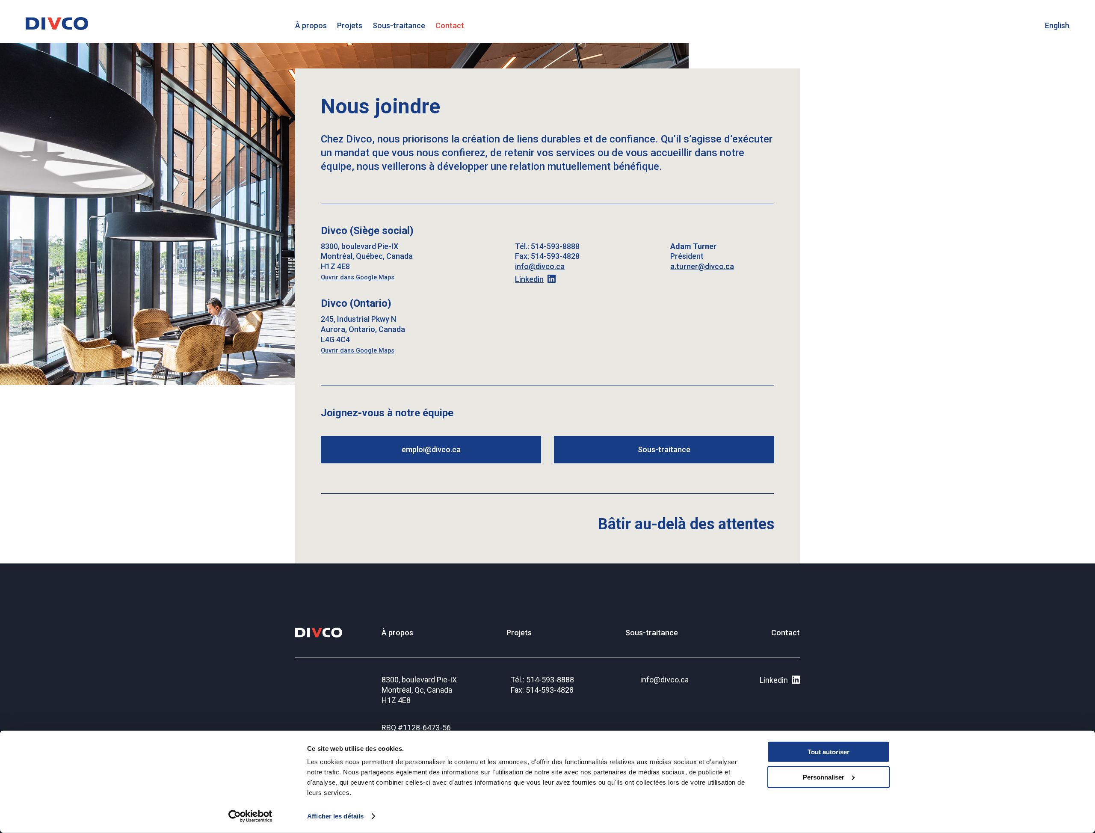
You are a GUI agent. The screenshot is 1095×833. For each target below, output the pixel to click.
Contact (449, 25)
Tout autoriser (828, 752)
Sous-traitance (399, 25)
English (1057, 25)
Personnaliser (823, 777)
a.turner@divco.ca (702, 266)
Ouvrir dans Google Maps (357, 277)
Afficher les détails (335, 816)
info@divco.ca (540, 266)
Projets (349, 25)
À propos (311, 25)
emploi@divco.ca (431, 449)
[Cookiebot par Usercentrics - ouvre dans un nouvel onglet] (250, 816)
